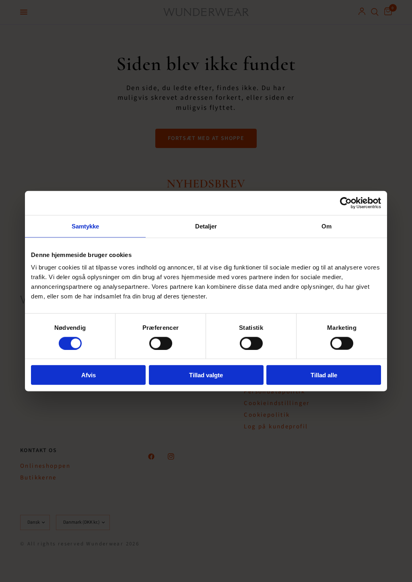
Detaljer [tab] (206, 225)
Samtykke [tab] (85, 225)
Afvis (88, 375)
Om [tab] (326, 225)
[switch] (160, 343)
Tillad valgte (206, 375)
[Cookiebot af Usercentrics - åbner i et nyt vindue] (346, 203)
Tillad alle (324, 375)
